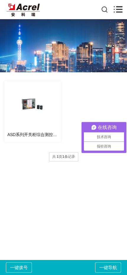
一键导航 (108, 267)
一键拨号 (19, 267)
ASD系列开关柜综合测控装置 (34, 134)
